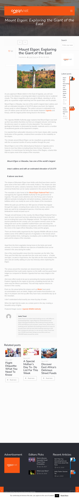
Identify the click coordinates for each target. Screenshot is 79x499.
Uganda (49, 110)
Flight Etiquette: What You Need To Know (11, 369)
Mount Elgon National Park (39, 192)
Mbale (39, 289)
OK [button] (57, 496)
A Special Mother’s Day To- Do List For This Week (30, 367)
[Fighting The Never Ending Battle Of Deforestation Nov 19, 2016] (2, 491)
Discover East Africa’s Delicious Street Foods (49, 368)
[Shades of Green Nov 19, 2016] (77, 491)
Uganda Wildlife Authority (31, 309)
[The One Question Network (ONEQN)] (19, 10)
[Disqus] (31, 412)
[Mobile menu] (71, 11)
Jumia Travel (32, 57)
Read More (64, 495)
